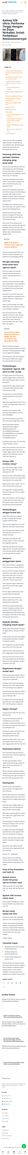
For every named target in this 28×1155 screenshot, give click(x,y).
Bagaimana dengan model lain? (13, 103)
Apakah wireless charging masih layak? (13, 99)
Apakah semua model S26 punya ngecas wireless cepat (14, 120)
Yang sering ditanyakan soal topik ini (15, 115)
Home (3, 10)
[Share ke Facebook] (8, 982)
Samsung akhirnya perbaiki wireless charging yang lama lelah (14, 72)
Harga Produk (5, 1118)
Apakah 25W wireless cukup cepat (15, 126)
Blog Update (5, 1121)
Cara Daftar (5, 1113)
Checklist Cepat (10, 133)
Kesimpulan (9, 112)
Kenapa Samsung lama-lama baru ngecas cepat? (14, 78)
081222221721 (7, 1098)
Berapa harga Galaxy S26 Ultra (14, 130)
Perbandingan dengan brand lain (14, 92)
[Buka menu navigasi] (25, 2)
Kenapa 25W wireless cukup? (13, 88)
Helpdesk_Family (8, 1101)
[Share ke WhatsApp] (4, 982)
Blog (7, 10)
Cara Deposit (5, 1115)
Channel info (7, 1104)
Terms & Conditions (7, 1135)
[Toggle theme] (21, 2)
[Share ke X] (12, 982)
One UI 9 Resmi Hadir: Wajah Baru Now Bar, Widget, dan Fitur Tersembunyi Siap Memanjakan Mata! (12, 336)
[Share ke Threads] (16, 982)
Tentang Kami (5, 1130)
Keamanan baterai (11, 109)
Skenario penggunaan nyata (14, 96)
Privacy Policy (5, 1138)
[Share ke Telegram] (20, 982)
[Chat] (24, 1146)
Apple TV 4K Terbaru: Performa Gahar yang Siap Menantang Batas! (13, 245)
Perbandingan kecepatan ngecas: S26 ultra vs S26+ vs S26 (14, 83)
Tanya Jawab (5, 1133)
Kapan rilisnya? (10, 107)
